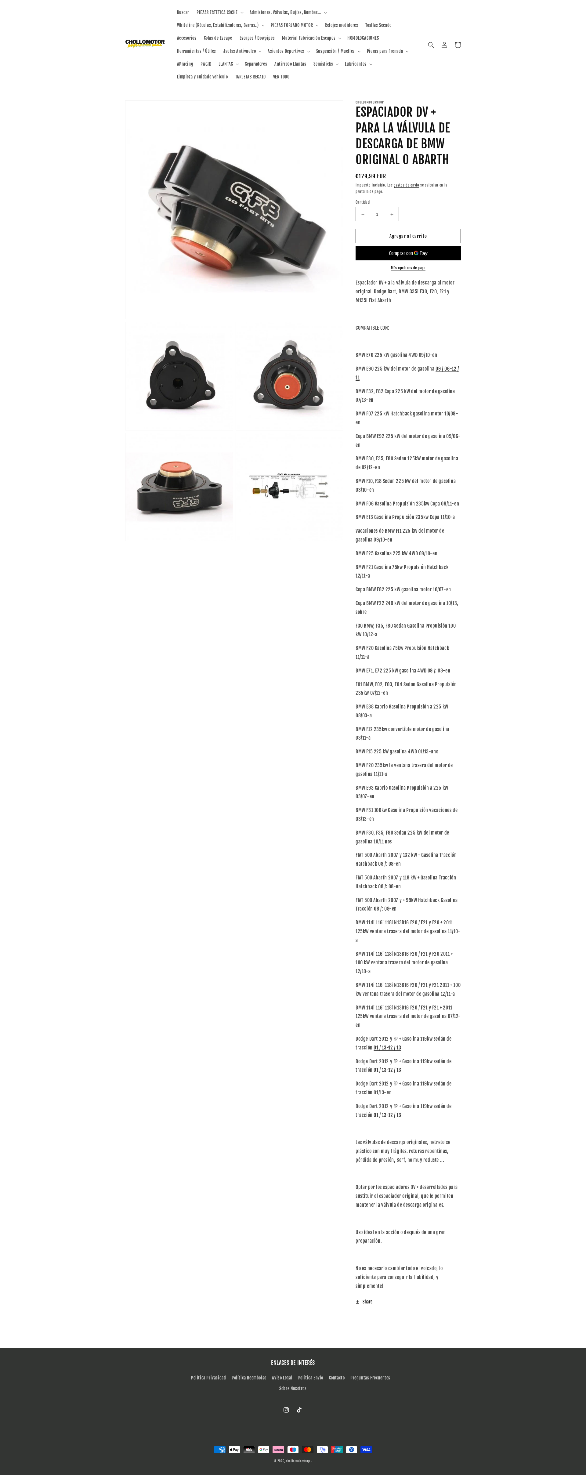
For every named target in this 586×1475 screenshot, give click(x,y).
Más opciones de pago (408, 268)
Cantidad (363, 202)
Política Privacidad (208, 1377)
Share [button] (368, 1301)
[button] (219, 12)
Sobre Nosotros (292, 1388)
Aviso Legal (282, 1377)
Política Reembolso (249, 1377)
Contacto (337, 1377)
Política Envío (310, 1377)
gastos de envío (406, 185)
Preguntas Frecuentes (370, 1377)
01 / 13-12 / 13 (387, 1048)
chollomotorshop (298, 1461)
